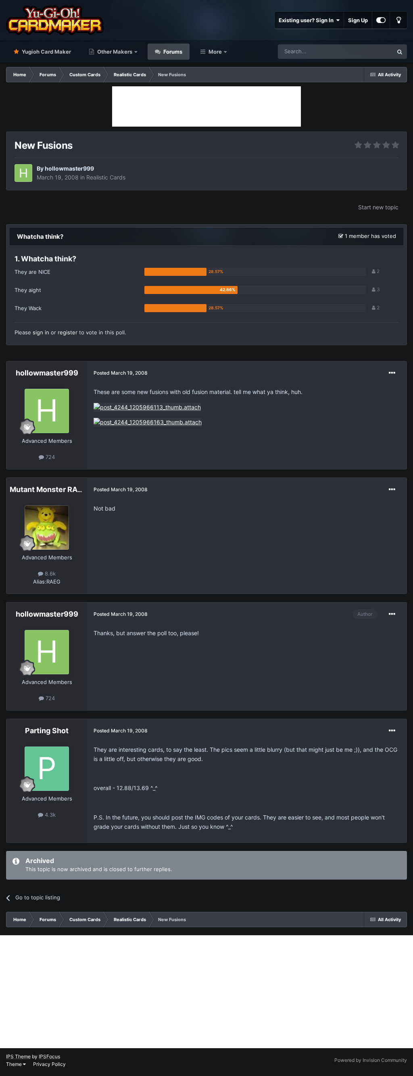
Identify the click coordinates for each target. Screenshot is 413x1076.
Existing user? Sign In (307, 20)
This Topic (370, 51)
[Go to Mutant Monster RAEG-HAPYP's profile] (47, 527)
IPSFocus (49, 1056)
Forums (172, 51)
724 (49, 457)
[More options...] (392, 373)
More (215, 51)
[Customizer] (381, 20)
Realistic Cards (105, 177)
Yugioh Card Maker (46, 51)
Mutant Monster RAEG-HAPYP (63, 489)
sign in (41, 332)
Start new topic (378, 207)
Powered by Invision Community (370, 1060)
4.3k (49, 814)
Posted (121, 373)
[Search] (399, 51)
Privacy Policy (49, 1064)
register (67, 332)
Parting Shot (47, 730)
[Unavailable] (147, 406)
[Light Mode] (398, 20)
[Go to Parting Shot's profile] (47, 769)
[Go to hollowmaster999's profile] (23, 173)
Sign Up (358, 20)
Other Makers (114, 51)
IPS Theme (18, 1056)
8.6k (49, 573)
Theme (14, 1064)
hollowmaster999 (69, 168)
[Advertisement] (206, 106)
